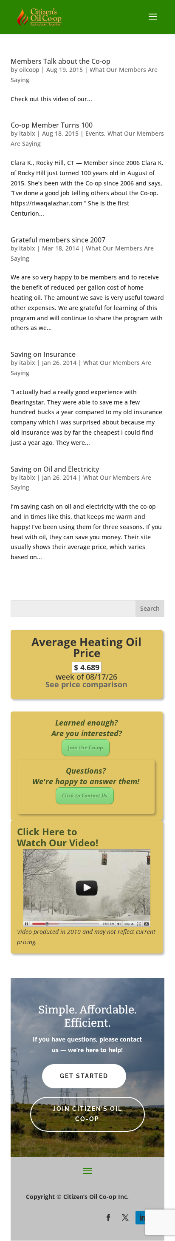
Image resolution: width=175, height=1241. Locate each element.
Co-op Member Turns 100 (52, 125)
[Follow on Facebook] (108, 1217)
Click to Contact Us (84, 795)
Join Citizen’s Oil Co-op (87, 1113)
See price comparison (86, 684)
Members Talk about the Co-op (60, 61)
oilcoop (29, 69)
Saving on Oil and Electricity (55, 469)
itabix (27, 133)
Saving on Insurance (43, 354)
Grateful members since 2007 (58, 240)
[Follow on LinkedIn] (142, 1217)
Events (94, 133)
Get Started (84, 1076)
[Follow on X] (125, 1217)
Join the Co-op (85, 747)
